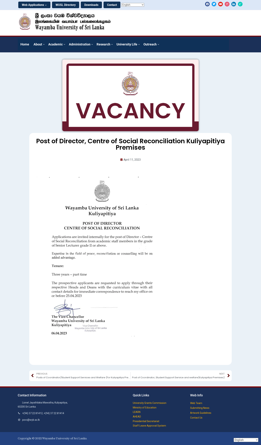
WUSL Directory (66, 5)
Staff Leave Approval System (149, 425)
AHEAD (137, 416)
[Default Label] (220, 3)
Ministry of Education (144, 407)
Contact (112, 5)
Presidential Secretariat (146, 421)
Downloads (91, 5)
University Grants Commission (149, 403)
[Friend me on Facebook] (207, 3)
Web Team (196, 403)
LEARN (136, 412)
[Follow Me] (214, 3)
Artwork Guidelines (200, 412)
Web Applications (33, 5)
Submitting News (199, 407)
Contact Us (196, 417)
